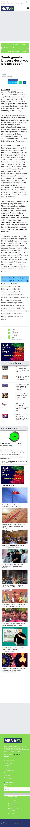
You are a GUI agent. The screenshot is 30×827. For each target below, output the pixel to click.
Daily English (9, 782)
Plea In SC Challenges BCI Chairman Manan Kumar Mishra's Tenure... (14, 624)
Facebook (14, 801)
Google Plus (15, 806)
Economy (16, 48)
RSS (12, 813)
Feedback (7, 775)
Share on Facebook (13, 80)
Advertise (7, 768)
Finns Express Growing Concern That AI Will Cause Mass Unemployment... (13, 649)
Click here (16, 754)
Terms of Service (9, 760)
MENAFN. (13, 822)
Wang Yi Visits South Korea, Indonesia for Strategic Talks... (12, 505)
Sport (23, 51)
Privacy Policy (8, 763)
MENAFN (6, 90)
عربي (17, 3)
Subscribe (17, 794)
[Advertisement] (15, 26)
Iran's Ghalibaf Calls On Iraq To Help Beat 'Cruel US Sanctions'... (22, 378)
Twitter (13, 803)
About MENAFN (9, 770)
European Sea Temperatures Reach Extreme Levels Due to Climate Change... (14, 526)
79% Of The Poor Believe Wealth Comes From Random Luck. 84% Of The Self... (22, 407)
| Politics (6, 48)
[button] (21, 3)
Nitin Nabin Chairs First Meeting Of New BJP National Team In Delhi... (13, 605)
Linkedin (13, 810)
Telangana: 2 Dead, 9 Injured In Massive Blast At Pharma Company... (14, 586)
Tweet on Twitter (12, 82)
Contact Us (7, 765)
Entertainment (10, 51)
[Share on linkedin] (24, 82)
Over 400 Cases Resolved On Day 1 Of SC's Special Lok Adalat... (13, 546)
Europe (15, 44)
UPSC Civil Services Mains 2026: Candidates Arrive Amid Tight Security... (12, 566)
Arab (23, 44)
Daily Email (14, 808)
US (6, 44)
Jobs (5, 773)
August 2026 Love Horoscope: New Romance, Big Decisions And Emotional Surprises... (14, 670)
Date (4, 74)
